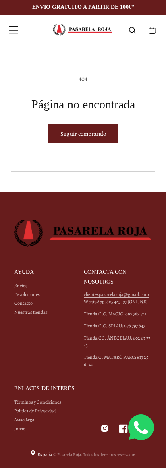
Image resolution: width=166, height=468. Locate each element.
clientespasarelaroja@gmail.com (116, 294)
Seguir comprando (83, 134)
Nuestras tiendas (31, 312)
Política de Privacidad (35, 411)
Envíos (20, 285)
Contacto (23, 303)
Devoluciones (27, 294)
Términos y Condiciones (37, 402)
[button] (13, 30)
